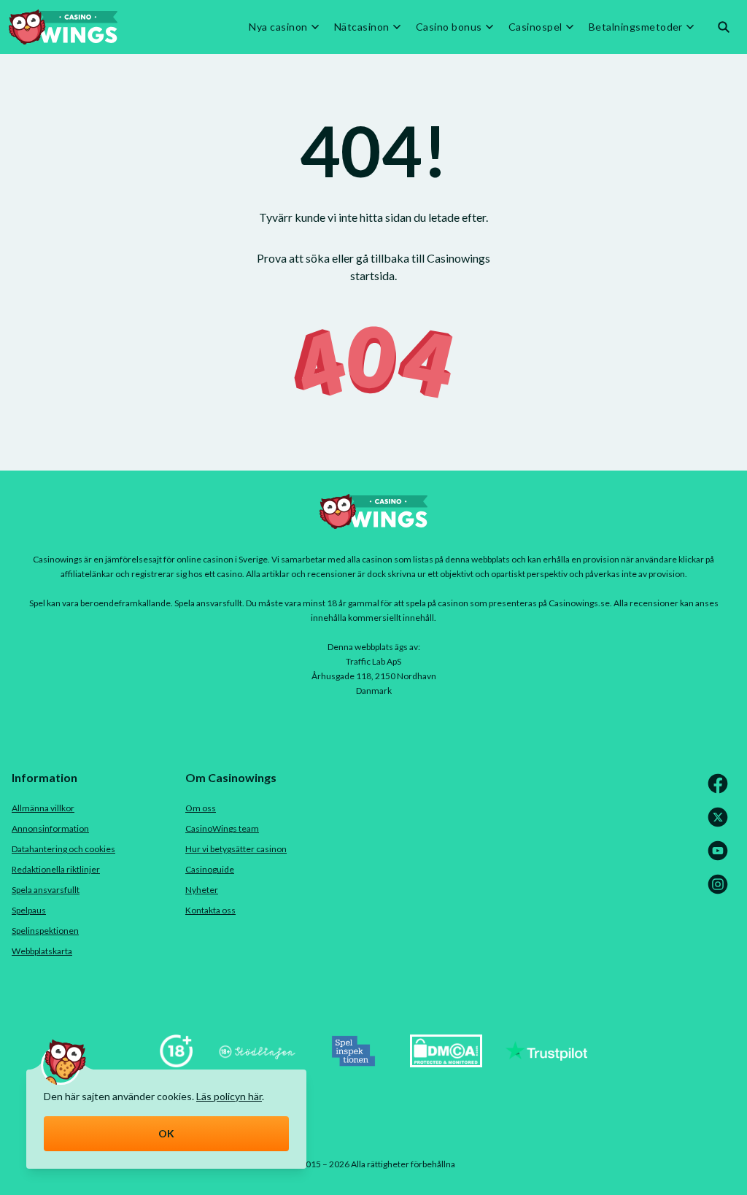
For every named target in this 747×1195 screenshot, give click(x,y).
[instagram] (720, 891)
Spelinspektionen (45, 930)
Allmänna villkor (43, 808)
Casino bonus (449, 27)
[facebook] (720, 790)
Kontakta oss (210, 910)
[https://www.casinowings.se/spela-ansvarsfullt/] (176, 1063)
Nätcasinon (362, 27)
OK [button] (166, 1133)
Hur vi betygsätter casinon (236, 848)
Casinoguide (209, 869)
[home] (63, 27)
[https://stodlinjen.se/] (257, 1063)
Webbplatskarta (42, 950)
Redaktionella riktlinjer (56, 869)
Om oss (200, 808)
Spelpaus (29, 910)
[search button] (723, 27)
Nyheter (201, 889)
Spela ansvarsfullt (46, 889)
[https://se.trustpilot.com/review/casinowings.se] (546, 1063)
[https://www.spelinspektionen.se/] (354, 1063)
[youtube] (720, 858)
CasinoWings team (222, 828)
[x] (720, 824)
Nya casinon (278, 27)
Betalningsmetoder (636, 27)
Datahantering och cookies (63, 848)
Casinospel (535, 27)
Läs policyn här (229, 1096)
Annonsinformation (50, 828)
